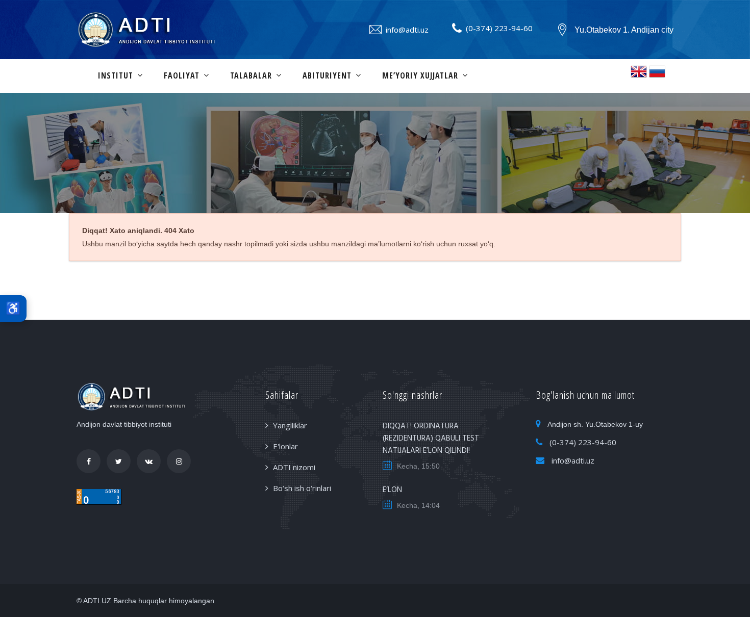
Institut (115, 75)
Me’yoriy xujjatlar (420, 75)
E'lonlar (285, 446)
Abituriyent (327, 75)
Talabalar (251, 75)
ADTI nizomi (294, 467)
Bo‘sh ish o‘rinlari (302, 488)
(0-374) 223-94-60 (499, 28)
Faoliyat (181, 75)
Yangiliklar (290, 425)
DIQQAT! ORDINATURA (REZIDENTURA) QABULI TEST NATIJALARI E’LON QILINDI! (431, 438)
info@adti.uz (407, 29)
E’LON (392, 490)
